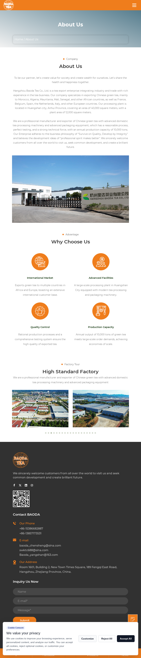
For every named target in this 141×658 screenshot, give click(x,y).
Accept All (126, 638)
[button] (45, 433)
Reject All (106, 638)
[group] (40, 408)
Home (19, 39)
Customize (87, 638)
